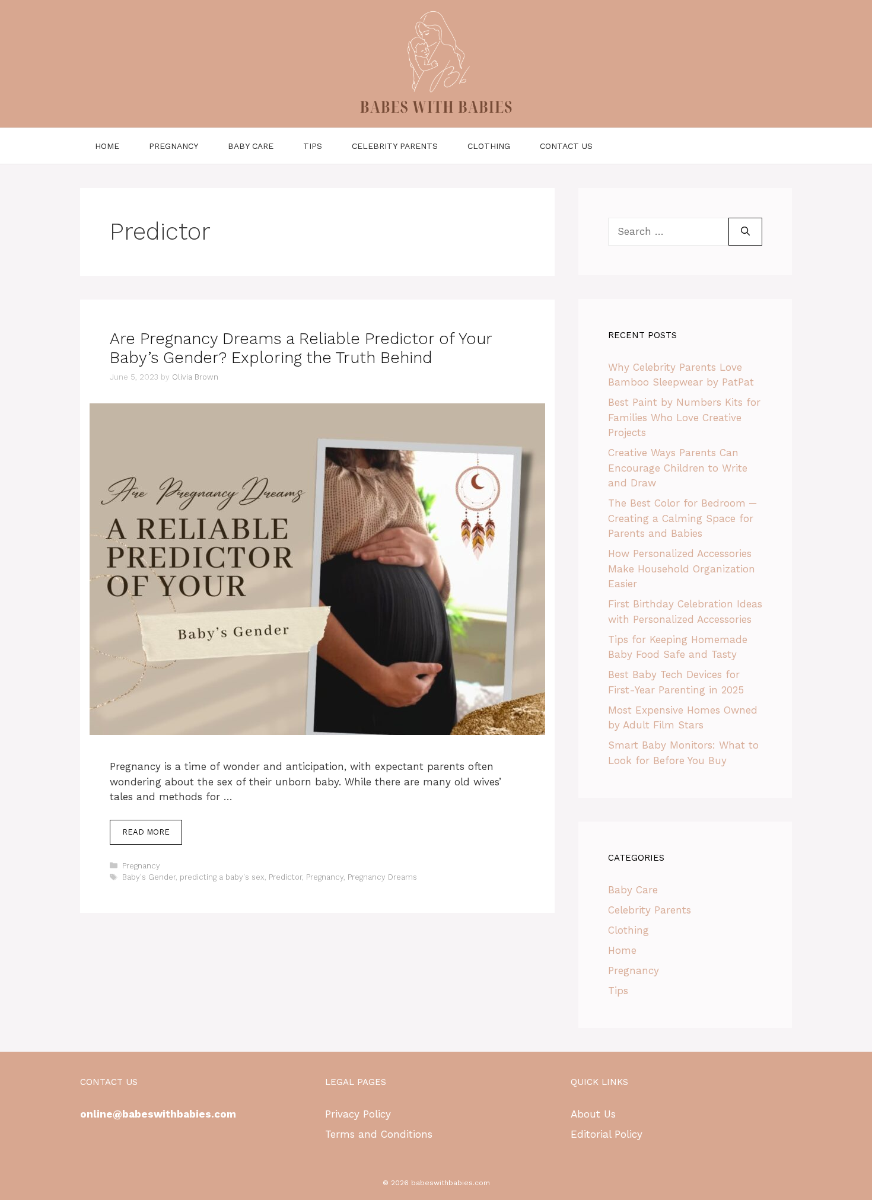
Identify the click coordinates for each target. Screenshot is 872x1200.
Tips (312, 146)
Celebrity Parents (395, 146)
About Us (593, 1114)
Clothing (488, 146)
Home (107, 146)
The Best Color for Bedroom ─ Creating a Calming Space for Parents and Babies (682, 518)
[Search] (745, 232)
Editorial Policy (606, 1134)
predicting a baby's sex (222, 877)
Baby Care (250, 146)
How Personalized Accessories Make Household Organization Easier (681, 569)
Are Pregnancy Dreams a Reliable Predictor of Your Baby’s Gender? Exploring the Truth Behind (301, 348)
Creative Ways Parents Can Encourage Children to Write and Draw (677, 468)
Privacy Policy (358, 1114)
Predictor (285, 877)
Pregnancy (173, 146)
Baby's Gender (149, 877)
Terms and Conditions (378, 1134)
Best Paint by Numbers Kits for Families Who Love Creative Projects (684, 417)
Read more (146, 831)
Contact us (566, 146)
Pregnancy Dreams (382, 877)
